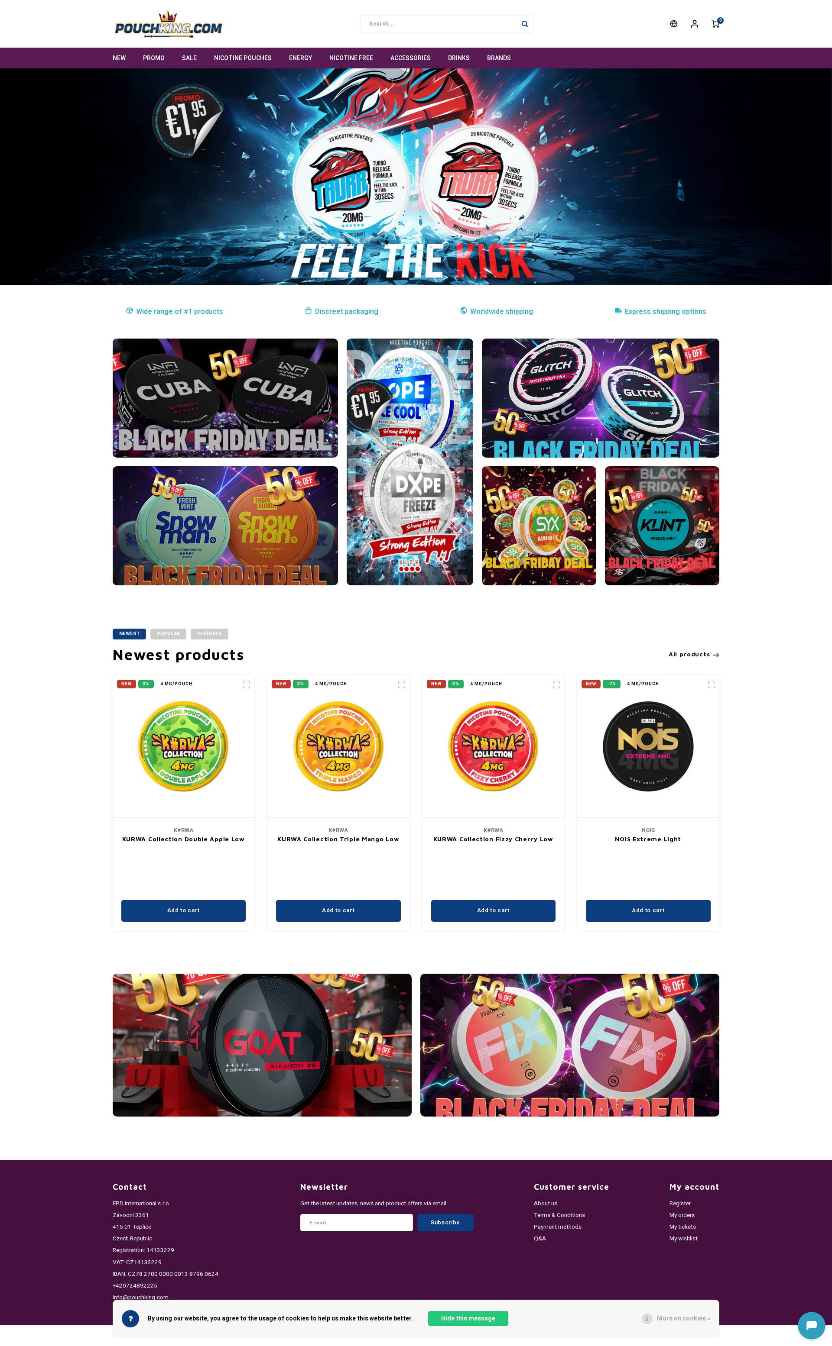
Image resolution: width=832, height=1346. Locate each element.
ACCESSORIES (410, 58)
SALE (189, 58)
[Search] (524, 23)
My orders (682, 1215)
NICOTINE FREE (351, 58)
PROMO (154, 58)
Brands (499, 58)
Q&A (540, 1238)
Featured (209, 633)
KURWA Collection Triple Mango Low (338, 838)
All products (689, 654)
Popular (168, 633)
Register (680, 1203)
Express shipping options (665, 312)
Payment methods (558, 1227)
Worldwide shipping (501, 312)
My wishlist (684, 1238)
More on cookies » (683, 1318)
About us (545, 1203)
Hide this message (468, 1318)
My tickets (683, 1227)
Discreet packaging (346, 312)
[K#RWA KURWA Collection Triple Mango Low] (338, 746)
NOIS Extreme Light (648, 838)
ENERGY (300, 58)
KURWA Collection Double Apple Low (183, 838)
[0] (715, 23)
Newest (129, 633)
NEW (119, 58)
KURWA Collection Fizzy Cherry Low (493, 838)
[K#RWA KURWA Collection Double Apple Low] (184, 746)
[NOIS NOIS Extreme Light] (648, 746)
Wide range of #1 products (179, 312)
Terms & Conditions (559, 1215)
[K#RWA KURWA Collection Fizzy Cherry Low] (493, 746)
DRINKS (459, 58)
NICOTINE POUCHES (243, 58)
